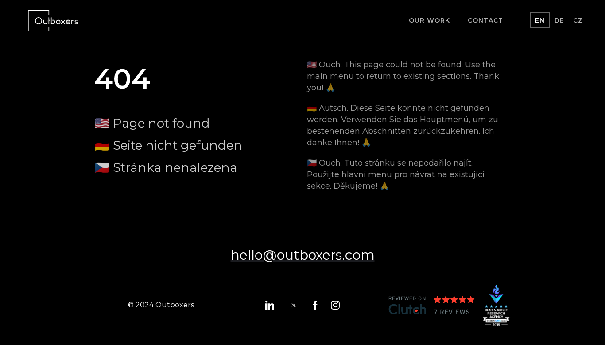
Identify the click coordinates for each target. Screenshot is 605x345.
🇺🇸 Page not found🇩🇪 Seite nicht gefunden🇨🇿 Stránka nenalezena (168, 145)
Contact (485, 20)
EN (540, 20)
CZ (578, 20)
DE (559, 20)
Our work (429, 20)
